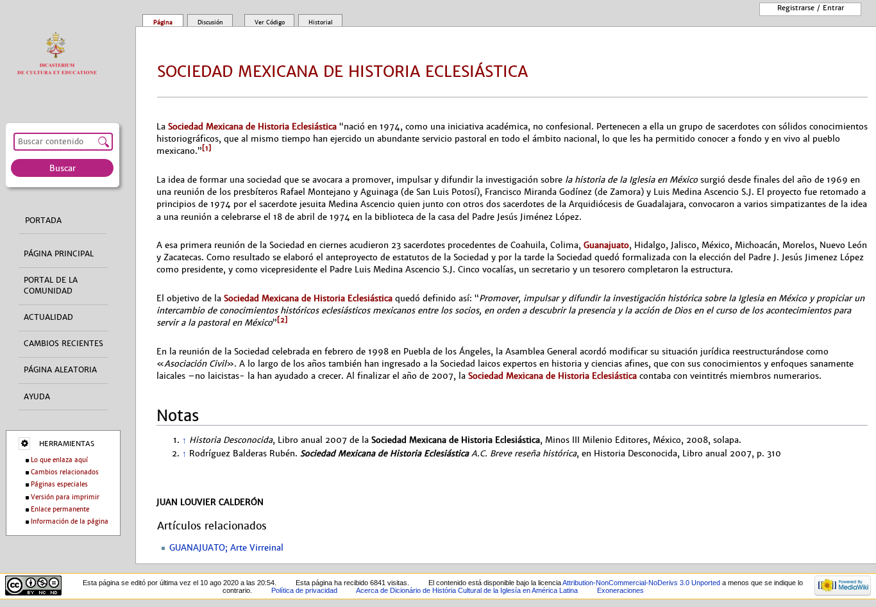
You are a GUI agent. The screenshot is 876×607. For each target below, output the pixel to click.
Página (163, 22)
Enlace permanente (60, 509)
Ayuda (37, 396)
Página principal (59, 254)
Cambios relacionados (65, 472)
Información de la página (69, 521)
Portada (43, 220)
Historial (320, 22)
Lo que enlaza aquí (59, 460)
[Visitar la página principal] (60, 53)
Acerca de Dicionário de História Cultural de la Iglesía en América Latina (467, 590)
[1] (207, 148)
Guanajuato (606, 245)
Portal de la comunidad (51, 285)
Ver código (270, 22)
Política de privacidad (304, 590)
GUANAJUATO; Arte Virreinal (226, 548)
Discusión (210, 22)
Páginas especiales (59, 484)
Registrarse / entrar (810, 7)
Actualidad (48, 317)
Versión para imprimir (65, 496)
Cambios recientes (63, 343)
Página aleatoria (60, 370)
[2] (282, 319)
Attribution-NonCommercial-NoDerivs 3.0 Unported (641, 582)
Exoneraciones (620, 590)
